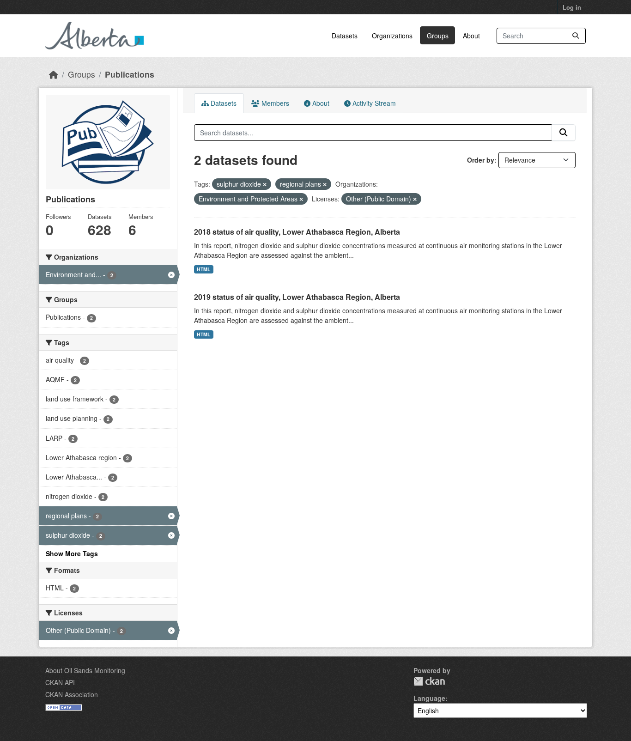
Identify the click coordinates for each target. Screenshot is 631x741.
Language (429, 698)
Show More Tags (72, 553)
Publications (129, 74)
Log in (572, 7)
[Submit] (575, 36)
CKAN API (60, 682)
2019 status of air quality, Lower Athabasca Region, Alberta (297, 297)
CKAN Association (71, 694)
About (471, 35)
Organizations (392, 35)
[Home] (53, 74)
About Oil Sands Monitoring (85, 670)
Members (274, 103)
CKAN (429, 681)
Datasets (345, 35)
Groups (438, 35)
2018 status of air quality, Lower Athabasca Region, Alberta (297, 231)
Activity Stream (373, 103)
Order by (480, 159)
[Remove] (265, 184)
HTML (203, 269)
